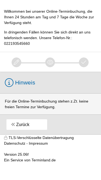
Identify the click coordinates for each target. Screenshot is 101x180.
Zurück (22, 124)
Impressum (38, 143)
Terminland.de (44, 160)
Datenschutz (14, 143)
